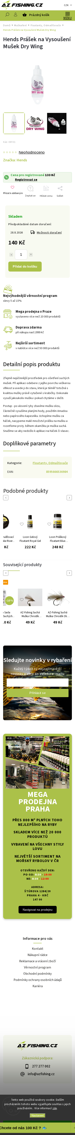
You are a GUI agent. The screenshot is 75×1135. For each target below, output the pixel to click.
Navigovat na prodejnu (37, 909)
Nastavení (37, 1115)
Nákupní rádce (38, 955)
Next (70, 497)
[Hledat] (7, 15)
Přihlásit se (37, 693)
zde (54, 1108)
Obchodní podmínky (37, 973)
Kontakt (37, 948)
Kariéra (37, 986)
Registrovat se (26, 179)
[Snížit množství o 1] (11, 255)
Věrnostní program (37, 967)
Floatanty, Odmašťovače (50, 463)
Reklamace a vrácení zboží (37, 961)
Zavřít (62, 203)
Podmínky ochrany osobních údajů (38, 980)
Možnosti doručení (49, 233)
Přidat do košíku (25, 266)
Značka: (15, 160)
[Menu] (67, 13)
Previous (6, 497)
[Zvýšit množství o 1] (31, 255)
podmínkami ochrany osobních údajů (37, 705)
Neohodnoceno (32, 152)
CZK (66, 5)
